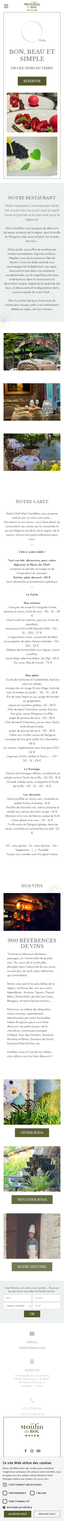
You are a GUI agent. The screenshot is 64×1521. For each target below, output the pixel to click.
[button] (11, 6)
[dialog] (32, 1489)
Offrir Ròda (32, 1133)
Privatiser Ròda (32, 1199)
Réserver (32, 81)
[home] (32, 6)
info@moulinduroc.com (32, 1347)
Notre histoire (32, 1267)
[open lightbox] (32, 112)
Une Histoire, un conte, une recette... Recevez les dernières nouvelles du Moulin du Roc (32, 1290)
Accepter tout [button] (18, 1513)
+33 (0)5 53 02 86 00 (32, 1414)
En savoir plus (41, 1478)
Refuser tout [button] (47, 1513)
